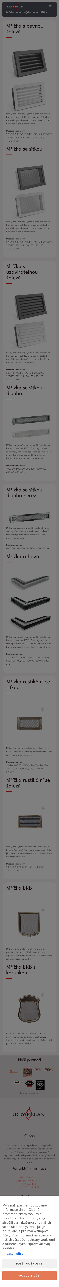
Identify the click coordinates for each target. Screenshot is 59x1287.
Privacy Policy (12, 1254)
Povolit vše (29, 1275)
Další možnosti (29, 1263)
